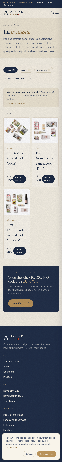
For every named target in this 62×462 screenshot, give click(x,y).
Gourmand (8, 371)
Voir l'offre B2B (19, 303)
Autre (25, 70)
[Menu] (57, 13)
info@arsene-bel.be (13, 414)
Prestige (7, 376)
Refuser (29, 454)
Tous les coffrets (12, 361)
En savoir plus (12, 447)
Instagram (8, 425)
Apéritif (7, 366)
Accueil (6, 25)
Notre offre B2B (11, 390)
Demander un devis (13, 395)
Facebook (8, 430)
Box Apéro (43, 70)
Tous (10, 70)
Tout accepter (47, 454)
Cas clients (9, 401)
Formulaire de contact (14, 419)
